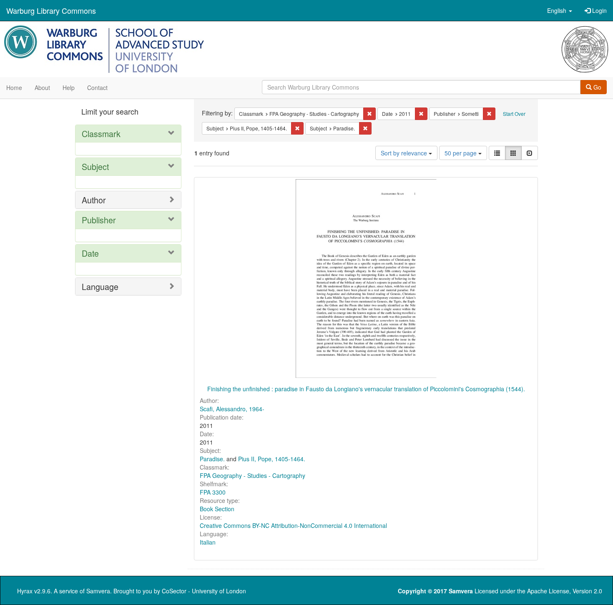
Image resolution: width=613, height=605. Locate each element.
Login (598, 10)
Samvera (98, 591)
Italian (208, 542)
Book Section (217, 509)
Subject (95, 166)
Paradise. (212, 459)
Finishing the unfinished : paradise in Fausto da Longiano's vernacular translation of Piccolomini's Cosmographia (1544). (366, 389)
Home (14, 87)
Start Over (514, 113)
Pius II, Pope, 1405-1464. (271, 459)
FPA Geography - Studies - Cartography (252, 475)
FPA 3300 (213, 492)
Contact (97, 87)
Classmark (101, 134)
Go (596, 87)
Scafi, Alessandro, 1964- (232, 409)
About (42, 87)
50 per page (461, 153)
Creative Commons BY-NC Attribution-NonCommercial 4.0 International (293, 525)
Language (100, 286)
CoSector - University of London (204, 591)
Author (94, 200)
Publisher (99, 220)
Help (69, 87)
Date (90, 253)
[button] (559, 10)
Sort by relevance (405, 153)
